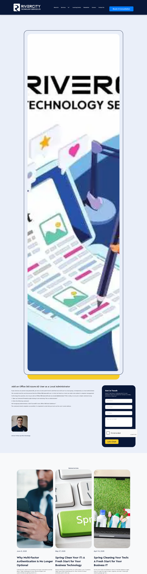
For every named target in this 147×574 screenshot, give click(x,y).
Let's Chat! (111, 442)
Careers (94, 7)
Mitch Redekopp (26, 435)
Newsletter (86, 7)
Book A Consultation (121, 9)
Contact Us (101, 7)
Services (63, 7)
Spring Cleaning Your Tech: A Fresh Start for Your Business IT (111, 561)
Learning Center (77, 7)
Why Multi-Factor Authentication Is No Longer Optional (35, 561)
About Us (56, 7)
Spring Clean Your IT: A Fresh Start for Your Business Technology (70, 561)
